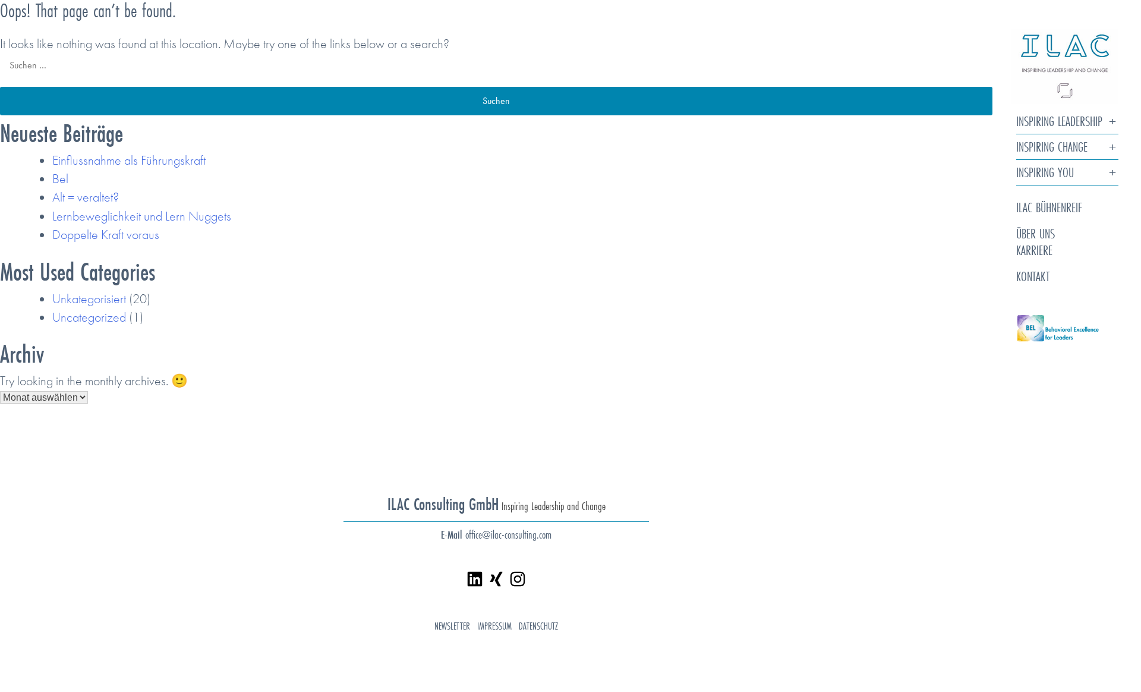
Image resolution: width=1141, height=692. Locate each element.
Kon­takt (1032, 276)
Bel (60, 178)
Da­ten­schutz (538, 626)
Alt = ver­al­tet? (85, 197)
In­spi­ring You (1045, 173)
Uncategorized (89, 317)
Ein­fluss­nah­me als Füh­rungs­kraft (129, 160)
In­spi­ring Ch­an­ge (1052, 147)
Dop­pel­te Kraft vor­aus (105, 234)
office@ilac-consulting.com (508, 534)
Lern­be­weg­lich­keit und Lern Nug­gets (141, 216)
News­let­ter (452, 626)
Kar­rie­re (1034, 250)
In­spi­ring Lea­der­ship (1059, 122)
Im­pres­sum (494, 626)
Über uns (1035, 233)
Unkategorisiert (89, 298)
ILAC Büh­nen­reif (1049, 207)
